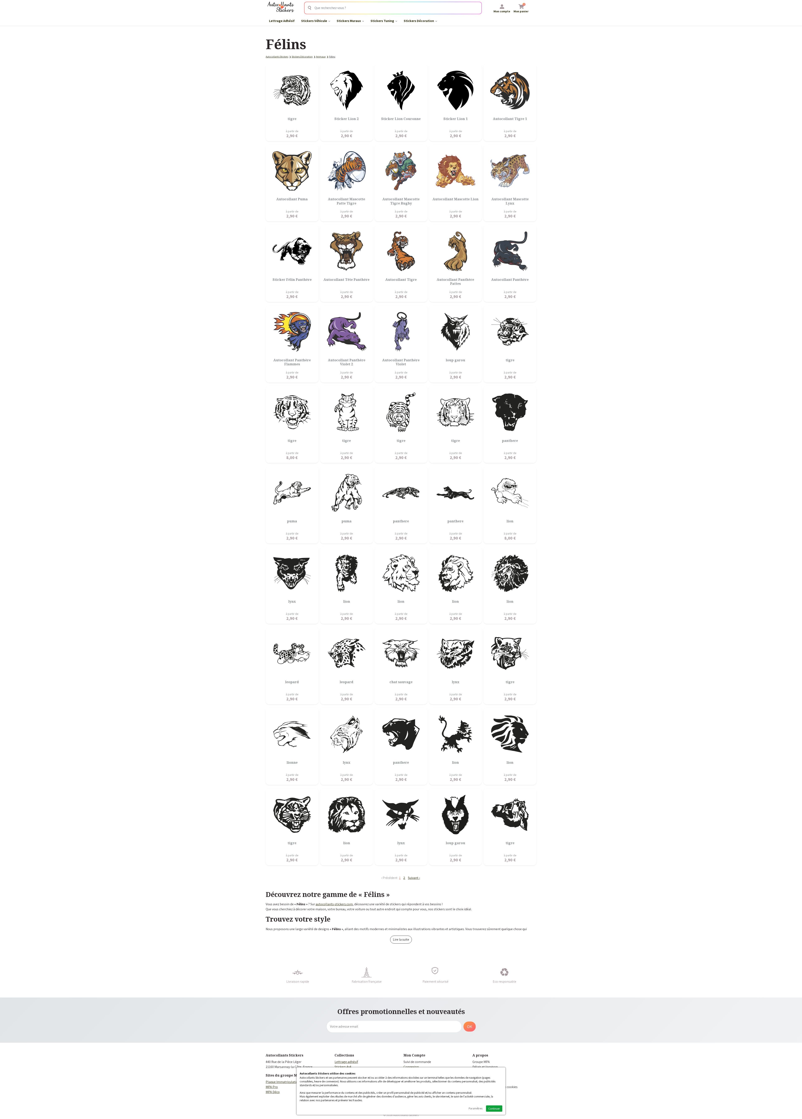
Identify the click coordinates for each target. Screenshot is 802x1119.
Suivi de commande (417, 1062)
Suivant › (414, 878)
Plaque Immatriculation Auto (286, 1082)
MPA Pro (272, 1087)
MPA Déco (273, 1092)
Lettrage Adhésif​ (281, 21)
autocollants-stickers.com (334, 904)
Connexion (411, 1067)
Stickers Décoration (419, 21)
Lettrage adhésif (346, 1062)
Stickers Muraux (349, 21)
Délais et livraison (485, 1067)
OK (469, 1026)
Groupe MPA (481, 1062)
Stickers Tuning (383, 21)
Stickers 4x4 (343, 1067)
